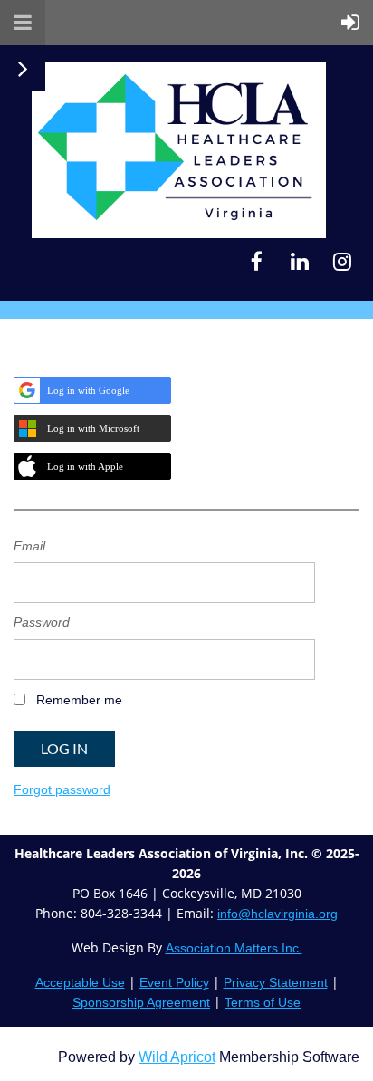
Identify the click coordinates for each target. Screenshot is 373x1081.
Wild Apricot (177, 1057)
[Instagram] (341, 261)
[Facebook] (256, 261)
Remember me (79, 700)
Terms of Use (263, 1002)
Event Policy (174, 982)
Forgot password (62, 789)
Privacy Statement (276, 982)
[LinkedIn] (299, 261)
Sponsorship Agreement (141, 1002)
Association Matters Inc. (234, 948)
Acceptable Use (80, 982)
